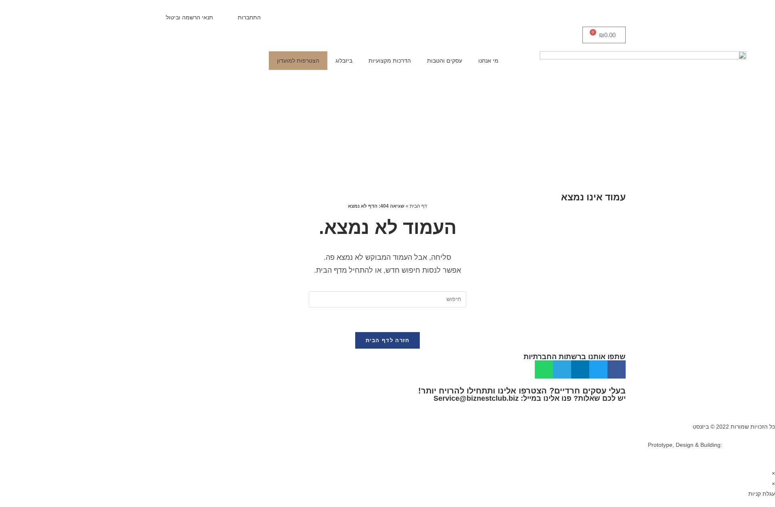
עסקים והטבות (444, 60)
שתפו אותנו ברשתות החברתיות (575, 357)
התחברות (249, 17)
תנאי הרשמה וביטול (189, 17)
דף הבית (418, 206)
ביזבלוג (343, 60)
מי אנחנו (488, 60)
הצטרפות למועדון (298, 60)
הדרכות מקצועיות (390, 60)
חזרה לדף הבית (388, 340)
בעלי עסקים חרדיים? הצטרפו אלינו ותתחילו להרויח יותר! (522, 390)
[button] (616, 369)
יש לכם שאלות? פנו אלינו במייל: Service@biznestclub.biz (530, 398)
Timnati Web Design (749, 445)
